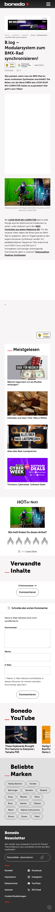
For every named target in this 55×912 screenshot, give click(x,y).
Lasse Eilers (39, 65)
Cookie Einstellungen (15, 896)
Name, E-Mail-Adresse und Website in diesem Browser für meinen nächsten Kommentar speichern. (24, 681)
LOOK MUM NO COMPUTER (22, 220)
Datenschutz (11, 883)
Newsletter (20, 857)
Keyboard (15, 35)
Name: (8, 651)
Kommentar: (11, 627)
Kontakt (9, 870)
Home (7, 35)
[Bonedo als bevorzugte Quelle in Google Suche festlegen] (25, 65)
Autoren (9, 890)
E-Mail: (8, 665)
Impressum (10, 877)
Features (25, 35)
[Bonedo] (17, 4)
